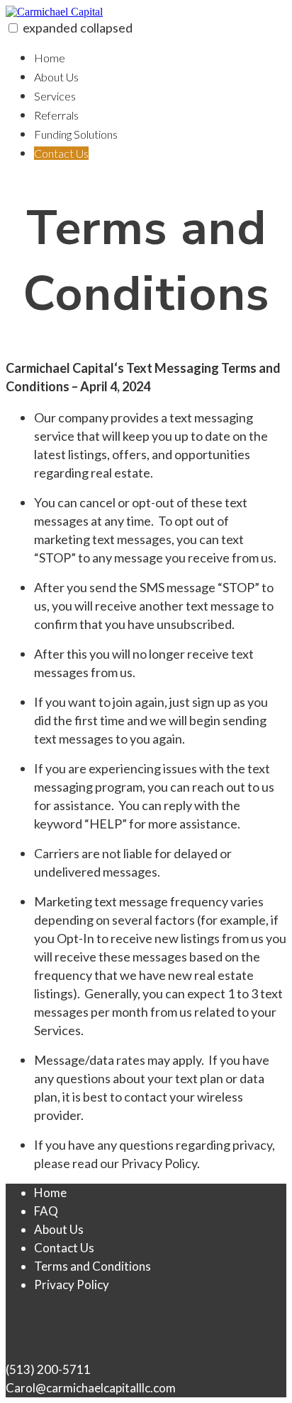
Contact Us (61, 153)
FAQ (46, 1210)
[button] (13, 28)
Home (49, 57)
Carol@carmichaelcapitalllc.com (91, 1387)
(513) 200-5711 (48, 1369)
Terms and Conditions (92, 1266)
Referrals (56, 115)
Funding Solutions (76, 134)
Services (55, 96)
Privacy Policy (71, 1284)
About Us (56, 76)
